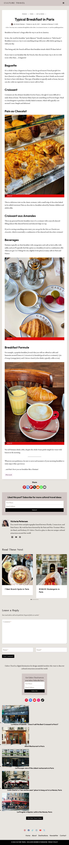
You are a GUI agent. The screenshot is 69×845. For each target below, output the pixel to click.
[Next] (64, 576)
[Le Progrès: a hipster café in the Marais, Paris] (34, 802)
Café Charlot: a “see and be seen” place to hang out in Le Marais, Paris (34, 790)
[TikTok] (32, 830)
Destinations (43, 835)
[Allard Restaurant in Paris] (34, 736)
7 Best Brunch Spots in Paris (17, 589)
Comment (7, 622)
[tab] (31, 599)
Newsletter (54, 835)
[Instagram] (36, 830)
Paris (31, 14)
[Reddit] (38, 487)
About (34, 835)
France (24, 14)
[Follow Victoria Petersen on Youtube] (16, 537)
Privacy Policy (53, 842)
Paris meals (9, 475)
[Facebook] (27, 487)
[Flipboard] (31, 487)
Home (28, 835)
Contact (63, 835)
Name (5, 650)
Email (39, 650)
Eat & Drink (40, 14)
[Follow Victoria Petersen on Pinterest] (20, 537)
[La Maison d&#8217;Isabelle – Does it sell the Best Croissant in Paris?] (34, 714)
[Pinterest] (24, 487)
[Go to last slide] (4, 576)
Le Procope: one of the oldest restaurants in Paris (34, 768)
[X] (34, 487)
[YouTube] (40, 830)
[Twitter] (44, 830)
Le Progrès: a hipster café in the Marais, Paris (34, 812)
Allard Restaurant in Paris (34, 746)
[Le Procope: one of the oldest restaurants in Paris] (34, 758)
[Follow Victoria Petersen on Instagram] (12, 537)
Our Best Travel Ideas (34, 818)
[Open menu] (63, 3)
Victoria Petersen (19, 521)
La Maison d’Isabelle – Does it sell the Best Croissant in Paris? (34, 724)
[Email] (44, 487)
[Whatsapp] (41, 487)
